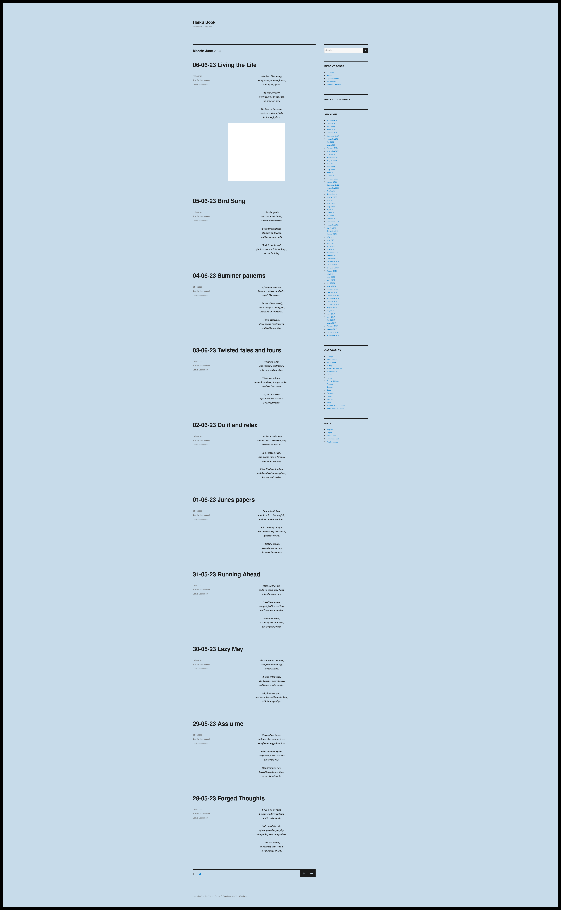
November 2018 (333, 335)
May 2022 (331, 206)
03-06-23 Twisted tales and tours (237, 350)
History (330, 365)
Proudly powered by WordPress (235, 896)
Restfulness (331, 81)
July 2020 (331, 274)
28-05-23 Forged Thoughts (229, 798)
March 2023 (331, 175)
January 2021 (332, 255)
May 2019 (331, 317)
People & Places (333, 381)
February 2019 (332, 326)
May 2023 (331, 169)
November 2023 (333, 151)
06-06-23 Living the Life (225, 64)
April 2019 (331, 320)
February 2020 (332, 289)
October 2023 (332, 154)
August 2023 (332, 160)
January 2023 (332, 181)
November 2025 (333, 120)
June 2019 (331, 313)
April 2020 (331, 283)
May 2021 (331, 243)
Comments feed (333, 438)
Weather (330, 399)
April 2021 (331, 246)
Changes (330, 356)
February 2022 (332, 215)
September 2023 (333, 157)
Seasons (330, 387)
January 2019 (332, 329)
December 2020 (333, 258)
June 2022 (331, 203)
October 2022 (332, 191)
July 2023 (331, 163)
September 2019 (333, 304)
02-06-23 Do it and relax (225, 424)
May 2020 (331, 280)
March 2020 (331, 286)
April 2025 (331, 129)
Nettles (329, 75)
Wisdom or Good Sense (336, 405)
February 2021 (332, 252)
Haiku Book (204, 22)
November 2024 (333, 139)
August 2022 (332, 197)
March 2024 (331, 145)
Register (330, 429)
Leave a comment (200, 84)
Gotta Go (330, 72)
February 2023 (332, 178)
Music (329, 374)
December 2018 (333, 332)
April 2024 (331, 142)
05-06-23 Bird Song (219, 200)
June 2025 (331, 126)
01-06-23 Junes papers (224, 499)
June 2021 (331, 240)
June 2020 (331, 277)
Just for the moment (201, 80)
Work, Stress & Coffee (335, 408)
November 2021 (333, 224)
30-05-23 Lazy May (218, 648)
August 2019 (332, 307)
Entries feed (331, 435)
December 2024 (333, 135)
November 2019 (333, 298)
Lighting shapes (333, 78)
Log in (329, 432)
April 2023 (331, 172)
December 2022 (333, 185)
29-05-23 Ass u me (218, 723)
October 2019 (332, 301)
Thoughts (330, 393)
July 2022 (331, 200)
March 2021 (331, 249)
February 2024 (332, 148)
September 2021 (333, 231)
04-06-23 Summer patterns (229, 275)
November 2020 (333, 261)
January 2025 (332, 132)
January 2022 (332, 218)
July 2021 (331, 237)
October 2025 (332, 123)
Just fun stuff (332, 371)
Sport (329, 390)
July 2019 (331, 310)
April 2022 (331, 209)
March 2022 (331, 212)
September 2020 (333, 267)
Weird (329, 402)
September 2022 (333, 194)
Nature (329, 377)
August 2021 (332, 234)
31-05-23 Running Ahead (226, 574)
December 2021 (333, 221)
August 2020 (332, 270)
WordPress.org (332, 441)
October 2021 (332, 228)
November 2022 (333, 188)
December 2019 (333, 295)
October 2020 (332, 264)
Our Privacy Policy (212, 896)
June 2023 (331, 166)
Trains (329, 396)
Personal (330, 384)
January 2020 (332, 292)
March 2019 (331, 323)
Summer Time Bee (334, 84)
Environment (332, 359)
